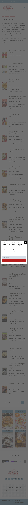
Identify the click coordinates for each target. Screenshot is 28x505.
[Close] (25, 242)
